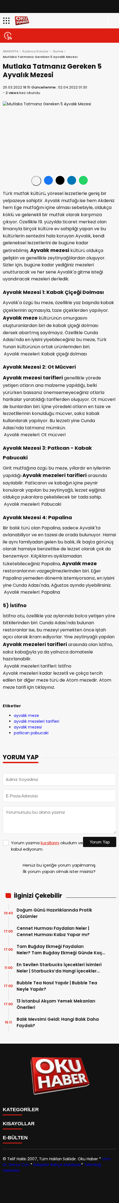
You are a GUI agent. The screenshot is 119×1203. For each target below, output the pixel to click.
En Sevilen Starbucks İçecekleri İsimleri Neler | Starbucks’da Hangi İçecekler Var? (59, 968)
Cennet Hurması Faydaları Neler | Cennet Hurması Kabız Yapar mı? (53, 931)
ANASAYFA (10, 51)
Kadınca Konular (35, 51)
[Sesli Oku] (36, 181)
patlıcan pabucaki (31, 733)
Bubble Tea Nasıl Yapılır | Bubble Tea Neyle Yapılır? (57, 986)
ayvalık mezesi (28, 727)
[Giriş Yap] (112, 20)
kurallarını (50, 843)
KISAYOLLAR (19, 1123)
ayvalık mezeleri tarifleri (36, 721)
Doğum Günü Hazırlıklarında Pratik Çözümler (54, 913)
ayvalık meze (26, 715)
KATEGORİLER (21, 1109)
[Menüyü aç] (7, 21)
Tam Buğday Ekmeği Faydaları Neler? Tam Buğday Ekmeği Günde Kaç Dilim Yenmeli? (59, 950)
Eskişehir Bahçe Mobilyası (57, 1164)
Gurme (58, 51)
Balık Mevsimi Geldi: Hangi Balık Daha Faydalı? (58, 1022)
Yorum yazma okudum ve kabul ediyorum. (47, 846)
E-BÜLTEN (15, 1137)
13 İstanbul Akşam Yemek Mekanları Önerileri (56, 1004)
